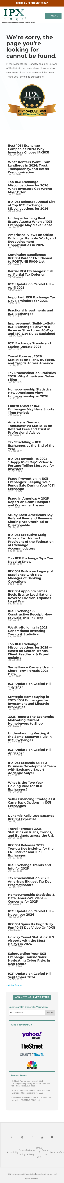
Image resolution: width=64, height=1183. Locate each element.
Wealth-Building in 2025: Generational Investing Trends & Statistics (28, 631)
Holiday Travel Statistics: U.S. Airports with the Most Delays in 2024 (31, 940)
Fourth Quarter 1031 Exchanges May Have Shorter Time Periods (32, 409)
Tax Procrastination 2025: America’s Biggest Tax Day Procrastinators (29, 881)
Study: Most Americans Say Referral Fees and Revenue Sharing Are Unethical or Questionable (30, 520)
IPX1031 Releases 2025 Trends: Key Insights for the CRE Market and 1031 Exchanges (31, 850)
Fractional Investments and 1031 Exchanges (30, 312)
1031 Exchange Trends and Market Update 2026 (29, 345)
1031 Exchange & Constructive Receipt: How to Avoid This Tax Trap (30, 614)
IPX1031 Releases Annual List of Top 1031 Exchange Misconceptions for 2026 (31, 205)
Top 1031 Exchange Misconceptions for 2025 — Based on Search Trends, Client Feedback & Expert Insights (30, 651)
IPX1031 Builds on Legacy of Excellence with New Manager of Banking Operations (30, 576)
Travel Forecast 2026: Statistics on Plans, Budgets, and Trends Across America (31, 359)
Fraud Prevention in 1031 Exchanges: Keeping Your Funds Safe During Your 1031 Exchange (31, 484)
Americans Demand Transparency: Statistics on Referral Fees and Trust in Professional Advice (30, 427)
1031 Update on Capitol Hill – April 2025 (31, 751)
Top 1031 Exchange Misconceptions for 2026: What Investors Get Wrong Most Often (30, 187)
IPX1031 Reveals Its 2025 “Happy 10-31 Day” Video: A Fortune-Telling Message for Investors (31, 464)
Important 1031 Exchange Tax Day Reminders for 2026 (32, 299)
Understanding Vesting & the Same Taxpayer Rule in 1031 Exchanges (30, 736)
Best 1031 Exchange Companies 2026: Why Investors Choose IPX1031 (28, 149)
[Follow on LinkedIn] (11, 1137)
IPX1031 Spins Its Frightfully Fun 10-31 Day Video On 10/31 (31, 925)
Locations (55, 1152)
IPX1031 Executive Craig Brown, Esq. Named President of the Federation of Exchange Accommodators (31, 541)
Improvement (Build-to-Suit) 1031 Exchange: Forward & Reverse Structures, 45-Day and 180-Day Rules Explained (31, 329)
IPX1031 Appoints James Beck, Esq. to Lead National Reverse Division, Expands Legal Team (30, 596)
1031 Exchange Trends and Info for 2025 (29, 866)
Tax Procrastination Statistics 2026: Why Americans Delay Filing (32, 376)
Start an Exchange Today (32, 3)
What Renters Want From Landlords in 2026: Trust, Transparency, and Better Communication (29, 167)
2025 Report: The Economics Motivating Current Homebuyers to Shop (31, 720)
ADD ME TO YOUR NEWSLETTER (32, 997)
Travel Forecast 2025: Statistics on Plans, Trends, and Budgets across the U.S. (31, 832)
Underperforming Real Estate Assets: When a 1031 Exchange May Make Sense (30, 221)
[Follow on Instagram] (42, 1137)
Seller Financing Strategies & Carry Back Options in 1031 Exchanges (31, 802)
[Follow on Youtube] (52, 1137)
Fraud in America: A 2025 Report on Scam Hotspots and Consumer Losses (29, 502)
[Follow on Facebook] (32, 1137)
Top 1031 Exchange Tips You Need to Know (30, 559)
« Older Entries (14, 985)
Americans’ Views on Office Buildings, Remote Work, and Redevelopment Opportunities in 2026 (32, 240)
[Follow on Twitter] (21, 1137)
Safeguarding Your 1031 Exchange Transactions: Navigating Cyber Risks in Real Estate (29, 959)
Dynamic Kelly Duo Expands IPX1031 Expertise (31, 817)
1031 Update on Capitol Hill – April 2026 (31, 285)
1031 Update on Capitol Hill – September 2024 (31, 975)
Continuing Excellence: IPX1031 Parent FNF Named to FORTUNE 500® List (30, 258)
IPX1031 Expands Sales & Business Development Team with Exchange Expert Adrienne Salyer (32, 768)
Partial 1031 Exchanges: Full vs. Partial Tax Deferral (30, 272)
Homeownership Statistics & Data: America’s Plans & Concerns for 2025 (31, 898)
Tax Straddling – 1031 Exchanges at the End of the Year (31, 445)
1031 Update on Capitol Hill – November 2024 (31, 912)
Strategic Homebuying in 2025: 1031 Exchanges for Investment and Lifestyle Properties (28, 702)
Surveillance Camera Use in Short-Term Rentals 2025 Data (30, 670)
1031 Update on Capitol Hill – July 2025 (31, 685)
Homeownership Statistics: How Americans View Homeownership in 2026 (30, 393)
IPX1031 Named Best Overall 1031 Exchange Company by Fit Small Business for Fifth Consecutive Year (30, 1083)
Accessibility (12, 1152)
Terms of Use (39, 1152)
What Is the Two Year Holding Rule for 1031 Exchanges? (25, 786)
